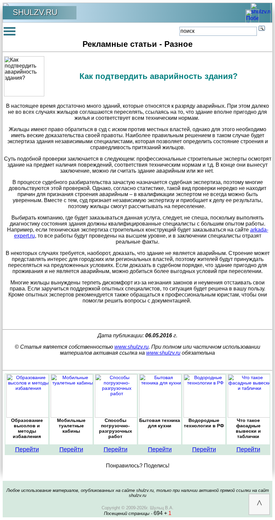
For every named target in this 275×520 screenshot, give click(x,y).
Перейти (27, 449)
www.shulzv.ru (131, 347)
